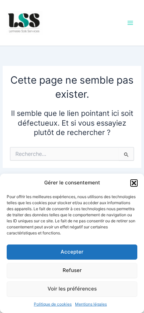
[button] (134, 183)
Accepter (72, 252)
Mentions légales (91, 304)
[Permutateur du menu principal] (130, 23)
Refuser (72, 270)
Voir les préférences (72, 288)
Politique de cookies (53, 304)
